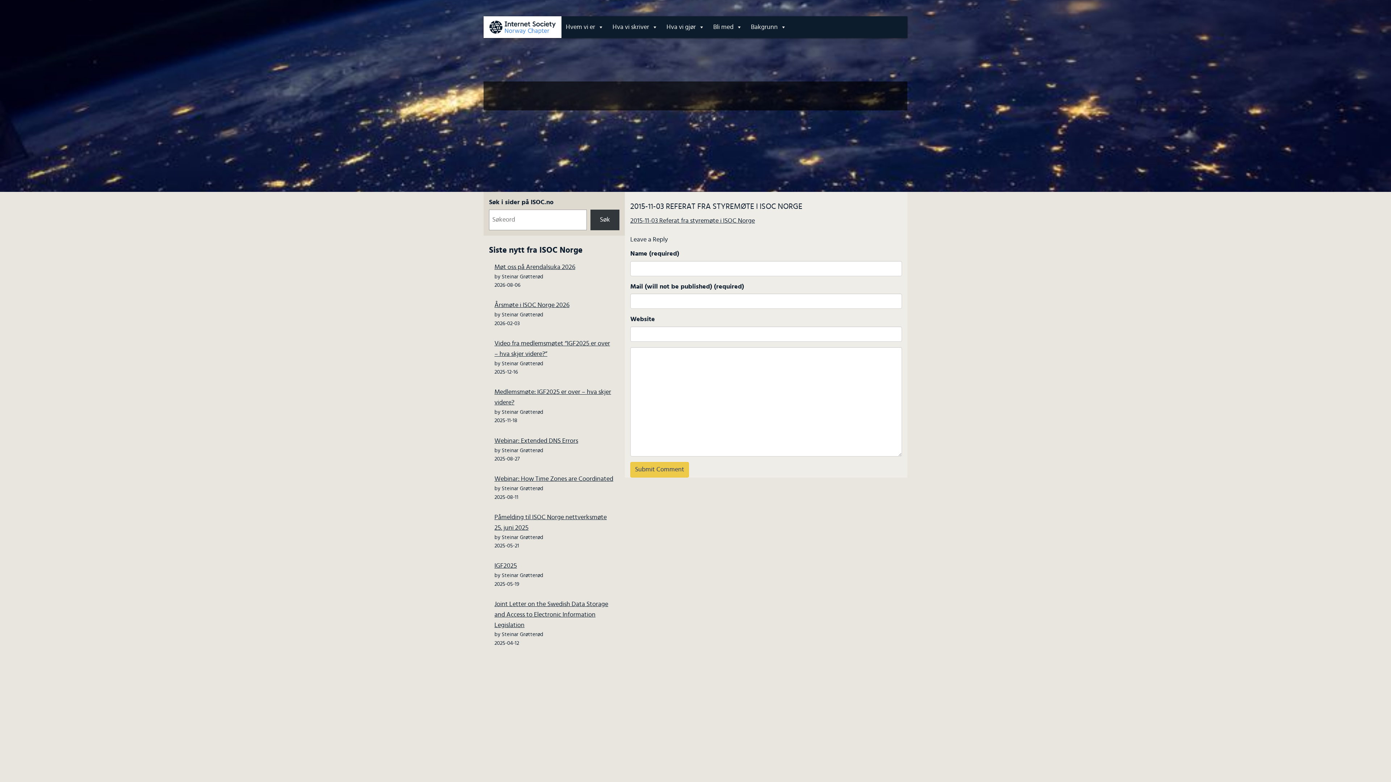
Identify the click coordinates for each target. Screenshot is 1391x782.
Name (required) (654, 254)
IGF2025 (505, 566)
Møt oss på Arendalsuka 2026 (534, 267)
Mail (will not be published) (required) (687, 286)
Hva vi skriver (631, 27)
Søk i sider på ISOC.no (521, 202)
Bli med (723, 27)
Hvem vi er (580, 27)
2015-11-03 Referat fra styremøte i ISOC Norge (692, 221)
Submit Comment (659, 469)
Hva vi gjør (681, 27)
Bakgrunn (764, 27)
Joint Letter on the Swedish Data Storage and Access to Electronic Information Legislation (551, 614)
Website (642, 319)
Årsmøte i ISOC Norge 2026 (531, 305)
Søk (605, 219)
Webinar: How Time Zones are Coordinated (553, 479)
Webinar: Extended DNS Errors (536, 441)
